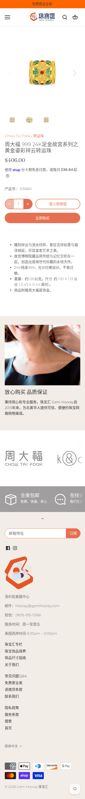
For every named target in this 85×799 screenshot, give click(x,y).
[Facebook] (8, 547)
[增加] (27, 204)
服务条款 (12, 714)
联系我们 (12, 696)
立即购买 (42, 218)
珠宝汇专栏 (13, 644)
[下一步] (74, 72)
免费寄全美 (13, 683)
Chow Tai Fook (17, 136)
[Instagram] (15, 547)
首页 (8, 728)
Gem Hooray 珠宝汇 (32, 787)
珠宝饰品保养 (15, 651)
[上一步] (11, 72)
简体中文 (11, 746)
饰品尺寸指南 (15, 658)
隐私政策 (12, 707)
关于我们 (12, 664)
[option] (42, 72)
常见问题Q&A (16, 676)
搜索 (8, 721)
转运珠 (38, 136)
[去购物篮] (75, 17)
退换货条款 (13, 689)
